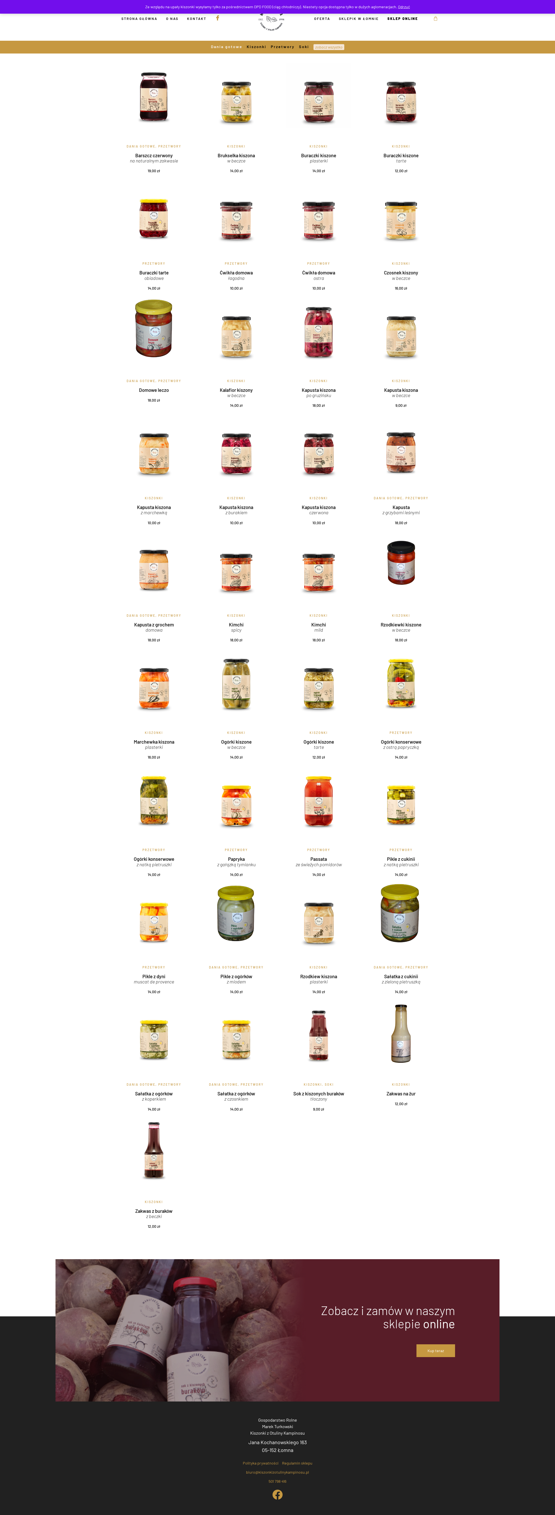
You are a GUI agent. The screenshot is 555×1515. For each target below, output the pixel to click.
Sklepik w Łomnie (359, 18)
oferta (322, 18)
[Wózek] (432, 18)
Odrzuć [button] (404, 6)
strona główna (139, 18)
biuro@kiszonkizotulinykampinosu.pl (277, 1472)
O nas (172, 18)
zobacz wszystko (329, 47)
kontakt (196, 18)
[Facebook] (277, 1494)
